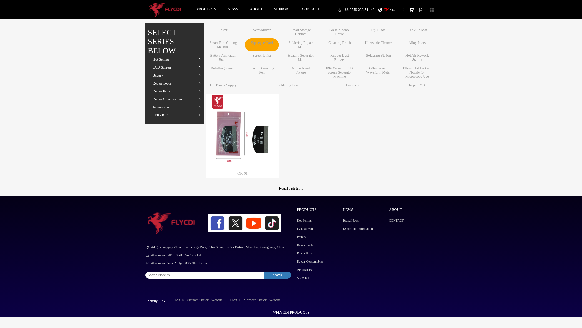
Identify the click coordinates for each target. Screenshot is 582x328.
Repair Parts (161, 91)
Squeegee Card (262, 43)
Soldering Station (378, 55)
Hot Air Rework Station (417, 58)
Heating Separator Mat (301, 58)
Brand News (351, 220)
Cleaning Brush (339, 43)
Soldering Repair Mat (300, 45)
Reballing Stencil (223, 68)
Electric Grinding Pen (261, 70)
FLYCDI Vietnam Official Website (198, 300)
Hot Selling (161, 59)
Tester (223, 30)
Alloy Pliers (417, 43)
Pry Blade (378, 30)
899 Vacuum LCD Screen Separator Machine (339, 72)
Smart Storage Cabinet (301, 32)
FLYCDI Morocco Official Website (255, 300)
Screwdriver (262, 30)
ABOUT (256, 9)
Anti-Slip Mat (417, 30)
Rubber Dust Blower (339, 58)
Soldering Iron (287, 85)
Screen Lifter (262, 55)
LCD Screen (162, 67)
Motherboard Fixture (300, 70)
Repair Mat (417, 85)
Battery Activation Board (223, 58)
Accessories (161, 107)
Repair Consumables (167, 99)
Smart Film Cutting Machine (223, 45)
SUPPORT (282, 9)
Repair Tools (162, 83)
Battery (158, 75)
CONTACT (310, 9)
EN (386, 9)
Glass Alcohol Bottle (339, 32)
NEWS (233, 9)
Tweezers (352, 85)
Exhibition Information (358, 229)
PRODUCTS (206, 9)
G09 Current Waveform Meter (378, 70)
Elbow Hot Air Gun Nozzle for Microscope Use (417, 72)
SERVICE (160, 115)
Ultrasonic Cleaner (378, 43)
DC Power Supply (223, 85)
